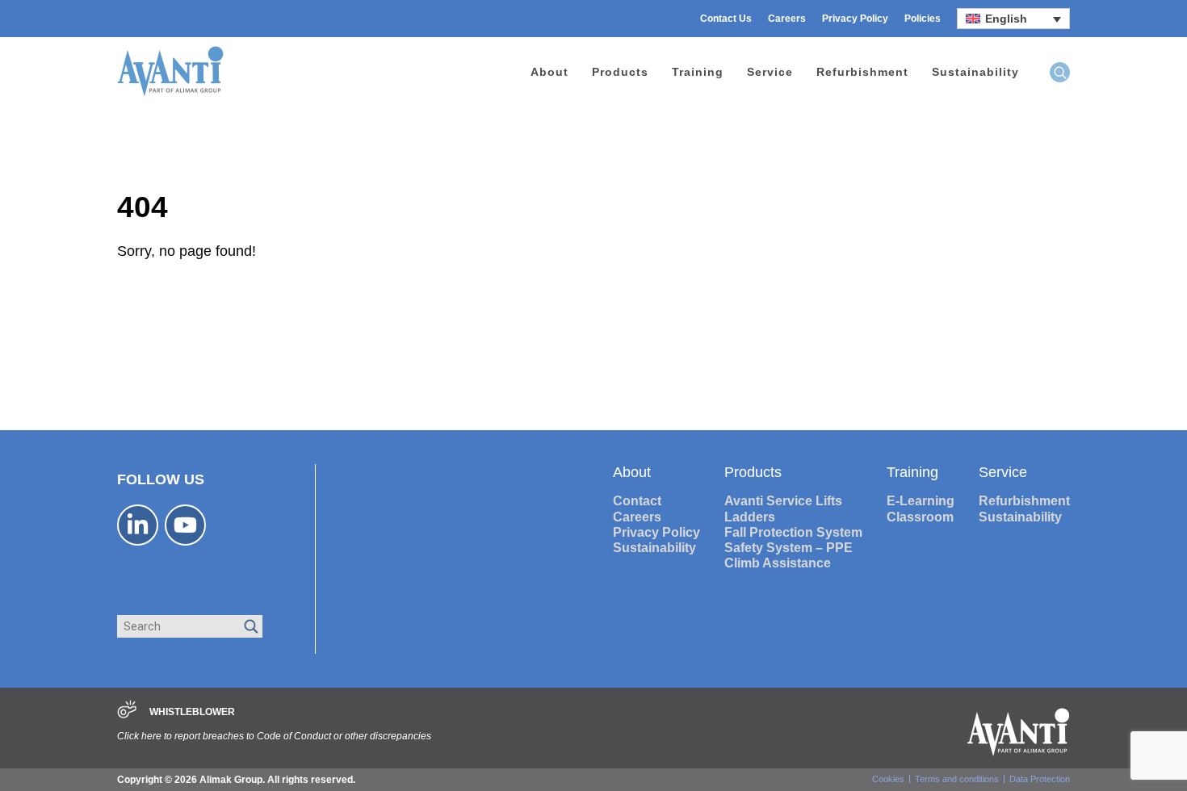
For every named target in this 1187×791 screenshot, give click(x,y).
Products (620, 71)
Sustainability (975, 71)
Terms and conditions (957, 779)
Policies (922, 18)
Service (770, 71)
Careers (787, 18)
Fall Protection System (793, 532)
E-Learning (920, 501)
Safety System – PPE (788, 548)
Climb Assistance (777, 563)
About (549, 71)
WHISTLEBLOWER (192, 712)
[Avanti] (170, 94)
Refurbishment (862, 71)
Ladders (749, 517)
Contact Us (726, 18)
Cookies (888, 779)
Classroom (920, 517)
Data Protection (1039, 779)
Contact (637, 501)
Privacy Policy (855, 18)
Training (698, 71)
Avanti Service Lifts (783, 501)
